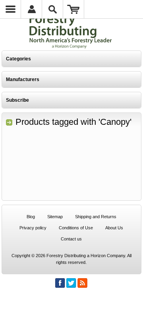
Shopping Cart (73, 9)
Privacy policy (32, 227)
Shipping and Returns (95, 216)
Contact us (71, 238)
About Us (114, 227)
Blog (31, 216)
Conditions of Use (76, 227)
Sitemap (55, 216)
